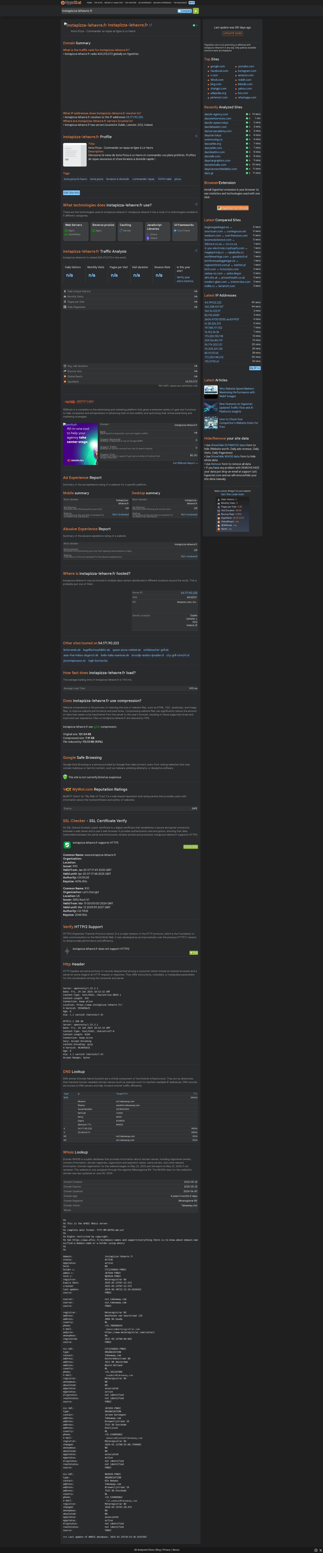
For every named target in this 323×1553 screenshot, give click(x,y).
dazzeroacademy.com (218, 131)
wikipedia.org (218, 93)
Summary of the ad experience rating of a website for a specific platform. (105, 484)
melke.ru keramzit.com (220, 286)
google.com (217, 66)
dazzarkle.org (213, 144)
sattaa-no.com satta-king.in (223, 273)
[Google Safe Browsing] (65, 776)
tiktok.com (216, 80)
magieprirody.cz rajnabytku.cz (224, 252)
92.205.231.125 (214, 349)
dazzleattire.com (215, 152)
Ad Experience (82, 477)
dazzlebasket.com (216, 127)
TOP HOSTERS (130, 3)
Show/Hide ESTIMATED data (228, 445)
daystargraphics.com (217, 160)
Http (74, 964)
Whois (75, 1152)
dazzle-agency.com (216, 114)
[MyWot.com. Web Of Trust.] (67, 789)
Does (102, 700)
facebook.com (219, 71)
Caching (125, 225)
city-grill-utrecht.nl (177, 655)
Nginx (71, 230)
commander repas (143, 179)
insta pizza (96, 179)
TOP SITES (98, 3)
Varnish (127, 230)
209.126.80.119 (213, 340)
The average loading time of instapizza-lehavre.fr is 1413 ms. (97, 679)
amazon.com (246, 75)
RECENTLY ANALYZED (113, 3)
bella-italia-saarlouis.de (115, 655)
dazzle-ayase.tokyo (216, 122)
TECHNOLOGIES (180, 3)
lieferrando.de (72, 650)
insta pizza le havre (75, 179)
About (176, 1549)
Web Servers (73, 225)
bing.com (215, 84)
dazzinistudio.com (215, 165)
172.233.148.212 (214, 357)
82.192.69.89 (212, 315)
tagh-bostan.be (97, 660)
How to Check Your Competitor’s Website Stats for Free (238, 423)
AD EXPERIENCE (144, 3)
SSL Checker (95, 821)
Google (82, 757)
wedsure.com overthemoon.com (226, 235)
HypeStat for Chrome (235, 208)
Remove (216, 464)
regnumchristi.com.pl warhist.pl (225, 265)
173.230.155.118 (214, 336)
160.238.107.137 (214, 307)
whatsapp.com (247, 97)
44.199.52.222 (213, 302)
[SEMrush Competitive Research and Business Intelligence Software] (78, 402)
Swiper (154, 238)
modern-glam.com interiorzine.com (227, 282)
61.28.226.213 (213, 323)
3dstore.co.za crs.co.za (221, 244)
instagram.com (247, 71)
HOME (89, 3)
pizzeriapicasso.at (75, 660)
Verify (83, 927)
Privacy (167, 1549)
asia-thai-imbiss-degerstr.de (81, 655)
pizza (178, 179)
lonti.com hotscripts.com (222, 269)
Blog (158, 1549)
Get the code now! (232, 494)
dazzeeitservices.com (218, 118)
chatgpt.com (218, 88)
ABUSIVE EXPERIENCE (162, 3)
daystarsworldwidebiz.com (221, 169)
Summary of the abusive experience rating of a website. (95, 535)
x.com (214, 75)
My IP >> (255, 368)
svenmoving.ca (213, 139)
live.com (243, 93)
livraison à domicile (117, 179)
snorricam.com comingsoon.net (225, 231)
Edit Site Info (71, 192)
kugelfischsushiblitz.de (96, 650)
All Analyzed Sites (144, 1549)
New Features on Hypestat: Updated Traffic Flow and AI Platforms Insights (236, 407)
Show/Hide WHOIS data (225, 456)
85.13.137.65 (212, 353)
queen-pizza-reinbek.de (127, 650)
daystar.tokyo (213, 135)
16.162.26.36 (212, 332)
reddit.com (244, 80)
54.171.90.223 (134, 117)
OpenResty (74, 234)
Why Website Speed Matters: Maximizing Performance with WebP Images (237, 392)
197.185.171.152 (213, 328)
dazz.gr (209, 173)
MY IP (191, 3)
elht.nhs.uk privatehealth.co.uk (225, 277)
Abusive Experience (87, 529)
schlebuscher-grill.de (156, 650)
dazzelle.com (212, 156)
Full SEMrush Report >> (185, 463)
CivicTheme (183, 230)
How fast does (99, 673)
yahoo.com (245, 88)
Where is (97, 573)
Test (195, 952)
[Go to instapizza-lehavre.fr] (150, 25)
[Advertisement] (130, 84)
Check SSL (191, 846)
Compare (186, 10)
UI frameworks (184, 225)
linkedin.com (245, 84)
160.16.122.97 (213, 311)
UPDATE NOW (232, 33)
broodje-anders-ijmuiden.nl (148, 655)
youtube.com (246, 66)
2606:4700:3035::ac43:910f (222, 319)
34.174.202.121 (213, 344)
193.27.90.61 (212, 361)
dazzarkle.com (213, 148)
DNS (74, 1071)
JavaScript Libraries (154, 226)
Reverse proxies (103, 225)
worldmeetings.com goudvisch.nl (226, 256)
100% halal (164, 179)
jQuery (153, 234)
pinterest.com (219, 97)
